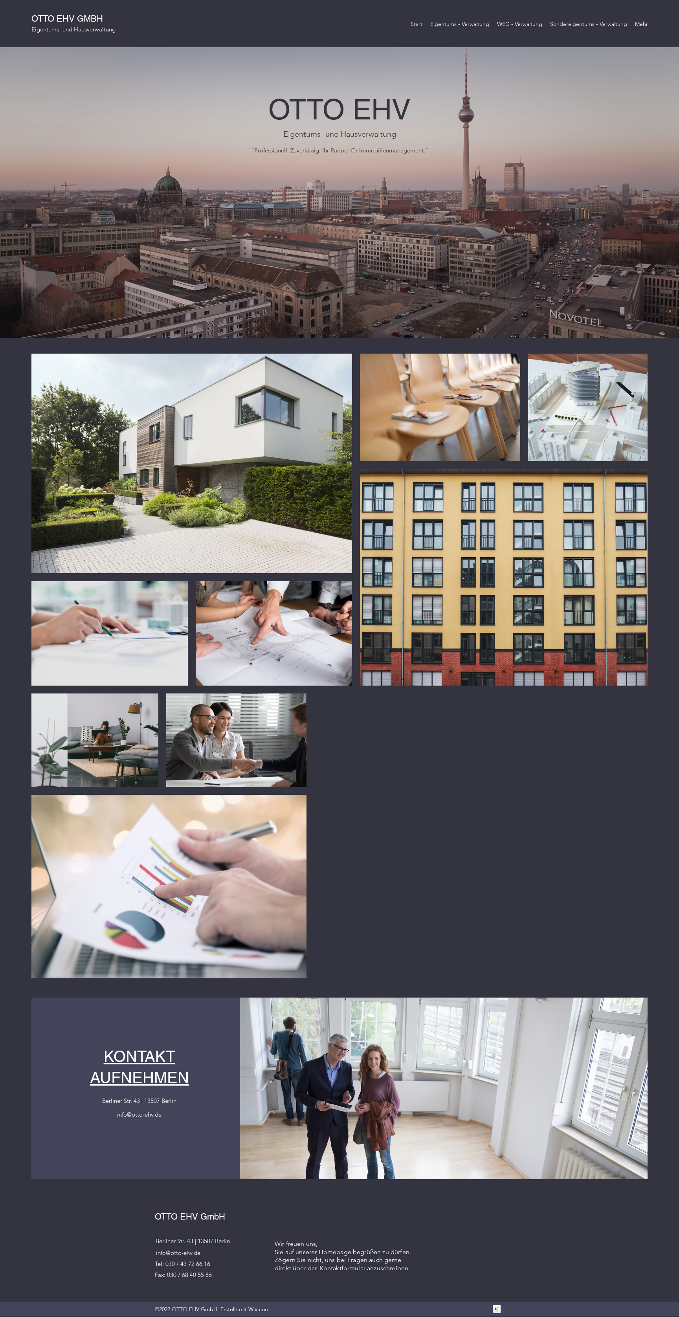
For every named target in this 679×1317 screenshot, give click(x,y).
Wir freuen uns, (296, 1243)
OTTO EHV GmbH (190, 1217)
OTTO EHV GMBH (67, 19)
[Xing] (497, 1309)
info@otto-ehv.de (139, 1114)
